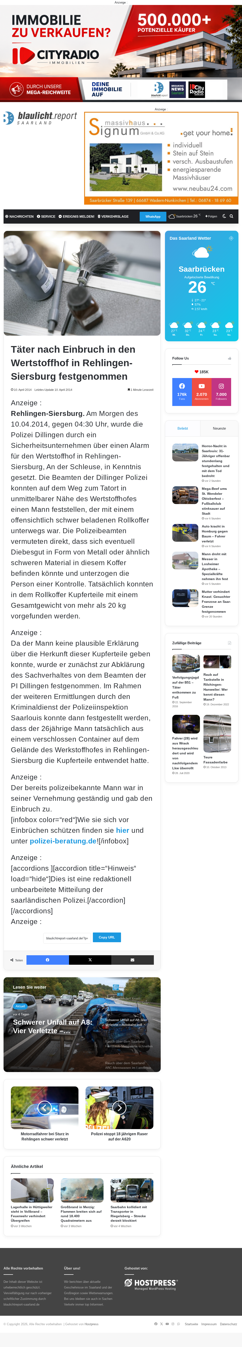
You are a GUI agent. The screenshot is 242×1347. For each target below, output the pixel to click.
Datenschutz (228, 1324)
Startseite (191, 1324)
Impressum (209, 1324)
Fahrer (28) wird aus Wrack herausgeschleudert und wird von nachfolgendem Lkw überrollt (185, 753)
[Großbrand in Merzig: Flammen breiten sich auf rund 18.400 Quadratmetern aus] (82, 1190)
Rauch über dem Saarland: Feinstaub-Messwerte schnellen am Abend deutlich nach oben (53, 1026)
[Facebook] (47, 960)
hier (123, 830)
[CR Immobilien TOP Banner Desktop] (121, 53)
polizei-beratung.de (63, 841)
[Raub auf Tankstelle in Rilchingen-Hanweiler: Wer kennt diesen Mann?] (217, 662)
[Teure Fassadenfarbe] (217, 733)
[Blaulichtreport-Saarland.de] (40, 118)
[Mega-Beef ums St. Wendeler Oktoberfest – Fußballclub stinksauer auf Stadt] (185, 495)
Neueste (219, 428)
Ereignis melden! (78, 216)
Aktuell (20, 1006)
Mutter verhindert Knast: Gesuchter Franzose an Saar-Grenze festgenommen (216, 601)
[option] (82, 1024)
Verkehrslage (114, 216)
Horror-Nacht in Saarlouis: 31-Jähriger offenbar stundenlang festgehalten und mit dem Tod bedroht (216, 461)
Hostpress (92, 1324)
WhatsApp (153, 216)
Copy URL (107, 937)
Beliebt (182, 428)
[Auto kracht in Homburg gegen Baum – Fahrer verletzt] (185, 533)
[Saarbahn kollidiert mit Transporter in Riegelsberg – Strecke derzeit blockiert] (132, 1190)
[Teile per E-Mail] (132, 960)
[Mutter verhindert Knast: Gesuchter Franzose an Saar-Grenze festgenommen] (185, 598)
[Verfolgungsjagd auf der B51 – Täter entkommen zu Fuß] (186, 663)
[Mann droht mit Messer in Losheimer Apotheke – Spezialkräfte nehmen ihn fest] (185, 560)
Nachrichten (21, 216)
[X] (90, 960)
